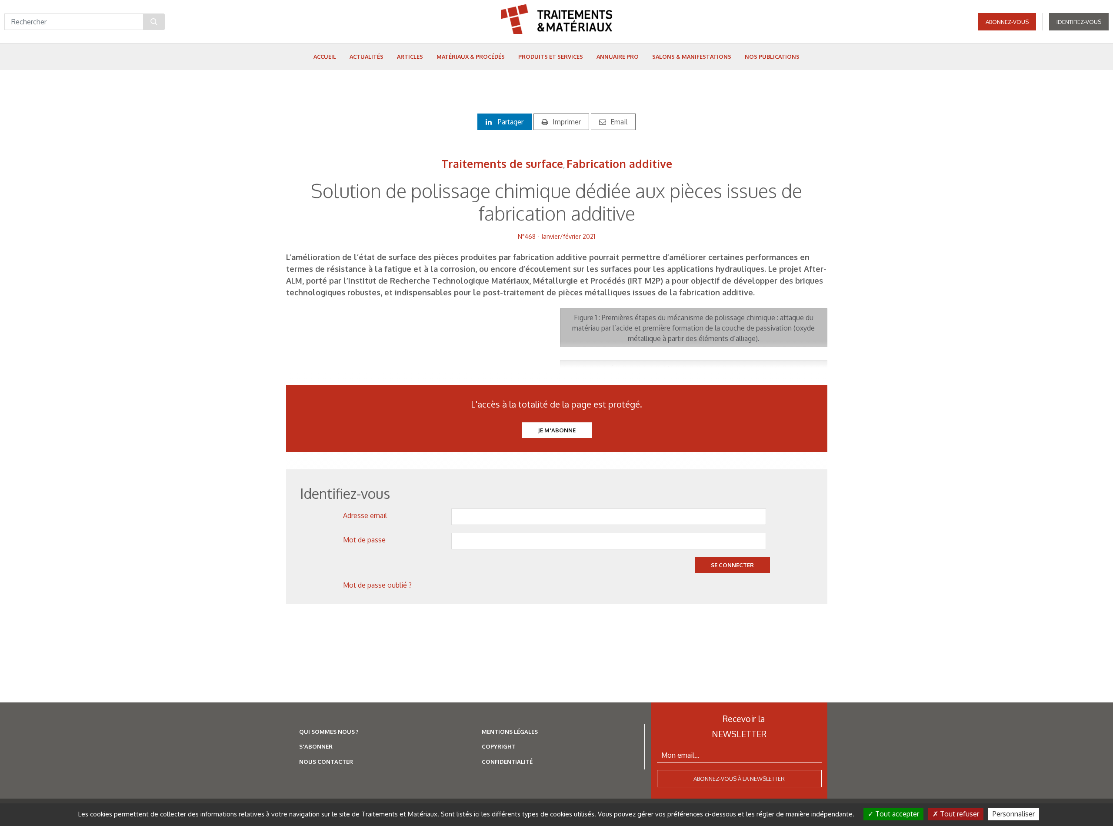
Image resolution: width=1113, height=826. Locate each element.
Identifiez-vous (1078, 21)
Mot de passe (364, 539)
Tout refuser (958, 813)
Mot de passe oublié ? (377, 585)
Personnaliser (1014, 813)
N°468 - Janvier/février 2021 (556, 236)
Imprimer (567, 121)
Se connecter (732, 565)
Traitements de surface (502, 164)
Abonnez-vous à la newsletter (739, 778)
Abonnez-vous (1007, 21)
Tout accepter (896, 813)
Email (618, 121)
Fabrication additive (619, 164)
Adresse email (365, 515)
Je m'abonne (557, 430)
